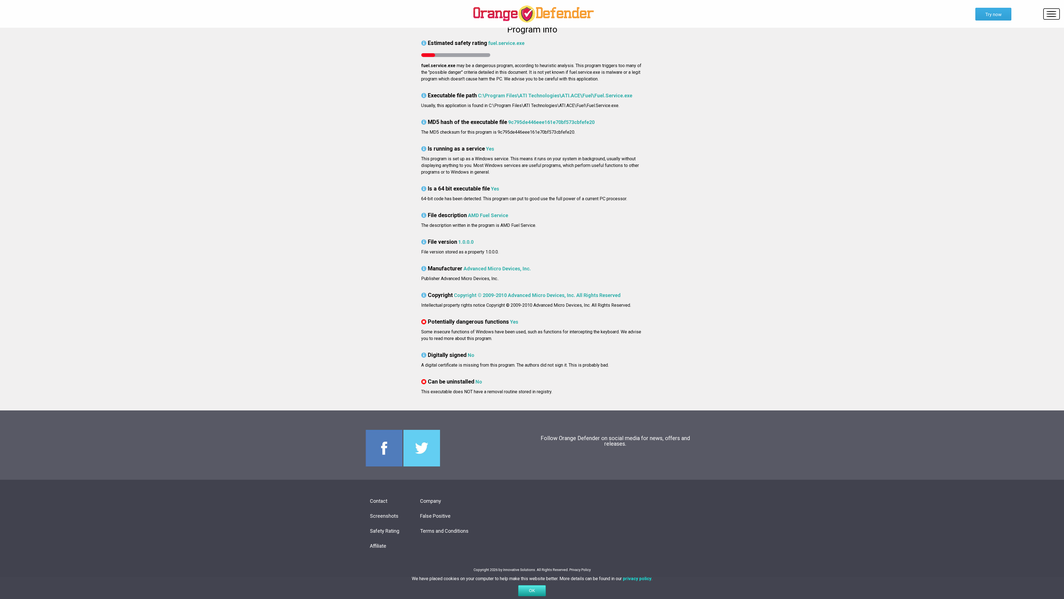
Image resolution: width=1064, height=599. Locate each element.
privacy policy (637, 578)
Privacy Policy (580, 570)
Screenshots (384, 516)
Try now (993, 14)
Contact (378, 501)
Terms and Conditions (444, 531)
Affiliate (378, 546)
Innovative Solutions (519, 570)
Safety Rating (384, 531)
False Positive (435, 516)
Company (430, 501)
